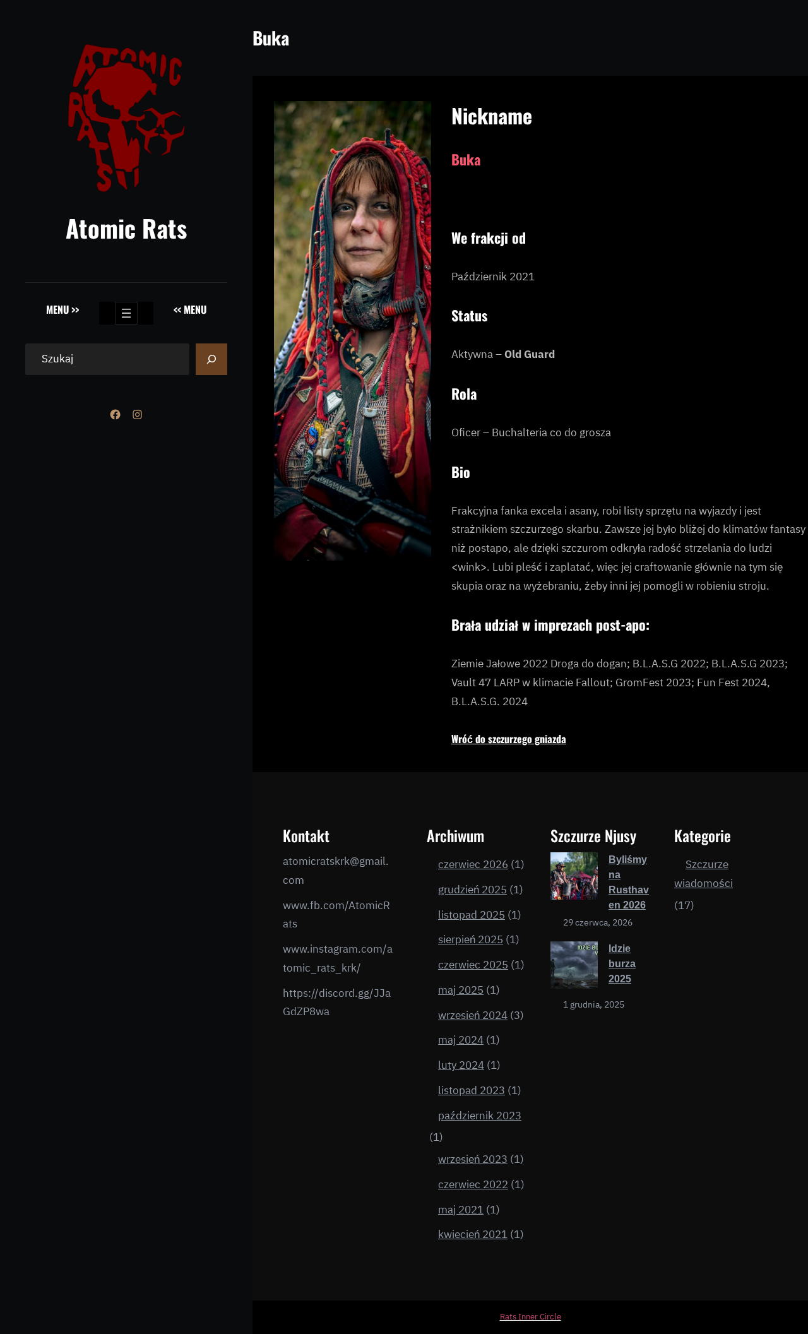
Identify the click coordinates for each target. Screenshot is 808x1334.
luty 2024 (461, 1065)
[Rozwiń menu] (126, 313)
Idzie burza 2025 (622, 963)
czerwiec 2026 (473, 864)
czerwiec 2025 (473, 965)
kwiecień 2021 (473, 1234)
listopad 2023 (471, 1090)
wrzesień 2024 (473, 1015)
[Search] (211, 359)
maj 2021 (461, 1210)
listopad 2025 (471, 915)
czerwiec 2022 (473, 1184)
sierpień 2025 (470, 939)
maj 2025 (461, 990)
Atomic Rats (126, 228)
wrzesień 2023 (473, 1159)
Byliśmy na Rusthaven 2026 (629, 882)
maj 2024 (461, 1040)
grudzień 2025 (472, 889)
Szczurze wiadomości (703, 873)
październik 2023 (479, 1116)
